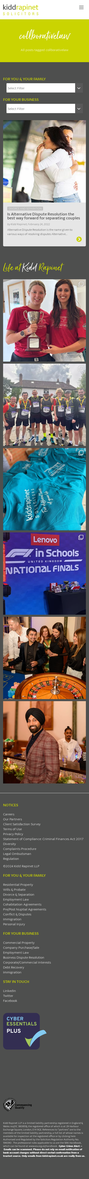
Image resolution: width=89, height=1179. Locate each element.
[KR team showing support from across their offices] (44, 405)
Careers (8, 814)
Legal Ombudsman (17, 853)
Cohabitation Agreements (22, 904)
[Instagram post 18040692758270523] (44, 658)
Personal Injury (14, 924)
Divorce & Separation (18, 894)
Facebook (10, 1000)
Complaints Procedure (19, 848)
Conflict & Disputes (17, 914)
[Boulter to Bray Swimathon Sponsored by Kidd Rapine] (44, 489)
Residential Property (18, 884)
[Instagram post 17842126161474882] (44, 573)
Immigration (12, 919)
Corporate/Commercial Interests (27, 962)
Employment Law (16, 899)
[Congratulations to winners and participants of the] (44, 320)
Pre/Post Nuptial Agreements (24, 909)
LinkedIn (9, 990)
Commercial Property (19, 942)
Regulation (11, 858)
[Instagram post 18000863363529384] (44, 742)
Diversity (9, 843)
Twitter (8, 995)
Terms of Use (12, 829)
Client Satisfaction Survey (22, 824)
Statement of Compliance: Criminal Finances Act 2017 (43, 839)
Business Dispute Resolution (23, 957)
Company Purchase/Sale (21, 947)
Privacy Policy (13, 834)
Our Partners (12, 819)
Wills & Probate (14, 889)
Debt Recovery (13, 967)
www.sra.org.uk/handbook (43, 1146)
